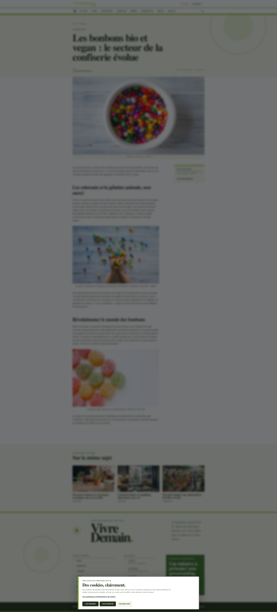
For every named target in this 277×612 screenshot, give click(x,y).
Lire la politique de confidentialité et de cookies (98, 597)
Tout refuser (90, 604)
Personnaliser (124, 604)
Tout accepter (107, 604)
